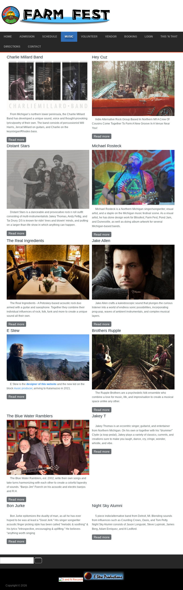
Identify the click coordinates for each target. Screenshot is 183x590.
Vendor (111, 36)
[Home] (56, 23)
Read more (17, 139)
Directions (12, 46)
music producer (23, 388)
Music (69, 36)
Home (8, 36)
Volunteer (89, 36)
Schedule (49, 36)
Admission (27, 36)
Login (149, 36)
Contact (34, 46)
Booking (130, 36)
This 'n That (168, 36)
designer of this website (41, 384)
